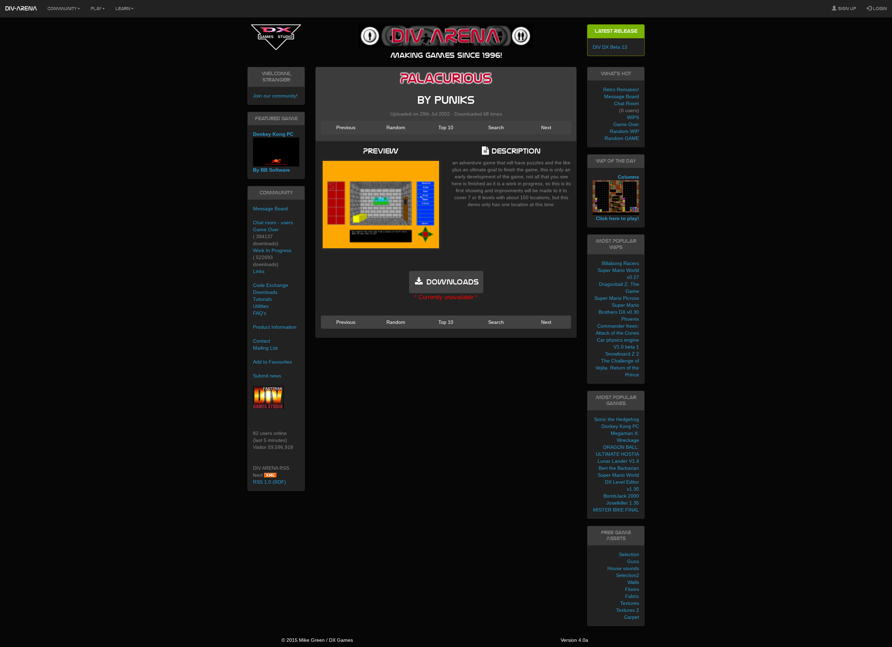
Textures (629, 603)
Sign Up (846, 8)
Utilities (261, 306)
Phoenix (630, 319)
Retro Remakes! (621, 89)
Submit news (267, 376)
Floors (632, 589)
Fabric (632, 596)
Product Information (275, 327)
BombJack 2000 (621, 496)
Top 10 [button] (445, 127)
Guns (633, 561)
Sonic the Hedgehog (616, 419)
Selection (629, 554)
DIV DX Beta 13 (610, 47)
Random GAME (622, 138)
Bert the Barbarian (619, 468)
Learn (122, 8)
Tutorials (262, 299)
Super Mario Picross (616, 298)
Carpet (631, 617)
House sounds (623, 568)
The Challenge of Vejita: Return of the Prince (617, 367)
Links (258, 271)
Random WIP (624, 131)
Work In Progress (272, 250)
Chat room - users (273, 222)
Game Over (266, 229)
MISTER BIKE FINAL (616, 510)
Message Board (270, 208)
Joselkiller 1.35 (622, 503)
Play (96, 8)
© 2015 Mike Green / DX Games (317, 640)
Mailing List (265, 348)
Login (879, 8)
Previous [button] (345, 127)
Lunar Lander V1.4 (618, 461)
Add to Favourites (272, 362)
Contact (261, 341)
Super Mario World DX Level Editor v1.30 (618, 482)
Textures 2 (627, 610)
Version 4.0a (574, 640)
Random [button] (395, 127)
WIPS (633, 117)
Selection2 (627, 575)
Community (62, 8)
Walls (633, 582)
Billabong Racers (620, 263)
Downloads (265, 292)
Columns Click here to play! (617, 197)
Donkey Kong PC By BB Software (273, 152)
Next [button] (546, 127)
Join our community (274, 96)
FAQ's (259, 313)
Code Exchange (270, 285)
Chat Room (626, 103)
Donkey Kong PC (620, 426)
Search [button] (496, 127)
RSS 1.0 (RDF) (269, 482)
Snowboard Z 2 (622, 354)
